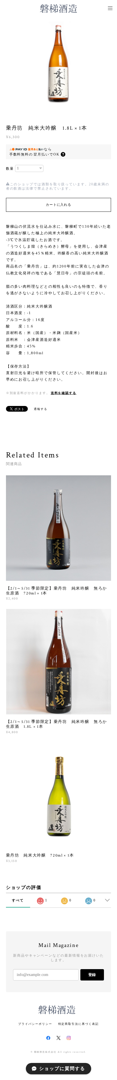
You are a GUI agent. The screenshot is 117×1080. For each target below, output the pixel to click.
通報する (40, 409)
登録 (92, 975)
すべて (18, 900)
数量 (10, 169)
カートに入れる (58, 205)
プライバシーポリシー (35, 1023)
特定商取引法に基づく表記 (78, 1023)
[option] (58, 62)
